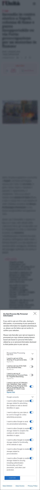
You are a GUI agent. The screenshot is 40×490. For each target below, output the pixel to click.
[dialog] (20, 400)
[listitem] (20, 353)
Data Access (20, 486)
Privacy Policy (32, 486)
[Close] (36, 314)
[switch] (31, 359)
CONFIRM (12, 478)
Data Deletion (7, 486)
